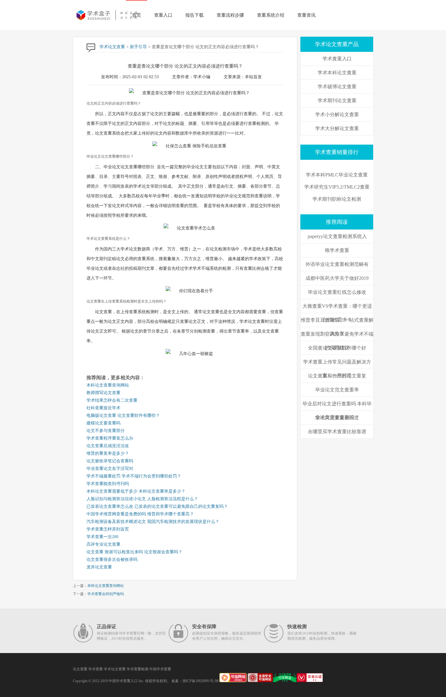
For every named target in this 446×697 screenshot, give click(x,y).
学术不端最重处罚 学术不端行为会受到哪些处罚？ (133, 476)
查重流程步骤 (230, 15)
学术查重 (95, 669)
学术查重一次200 (102, 536)
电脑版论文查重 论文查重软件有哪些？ (123, 415)
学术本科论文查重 (337, 72)
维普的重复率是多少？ (107, 453)
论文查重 (80, 669)
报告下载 (194, 15)
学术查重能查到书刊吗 (107, 483)
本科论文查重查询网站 (107, 385)
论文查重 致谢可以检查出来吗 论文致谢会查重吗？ (134, 552)
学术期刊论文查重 (337, 100)
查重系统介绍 (270, 15)
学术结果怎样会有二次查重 (111, 400)
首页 (136, 15)
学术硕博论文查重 (337, 86)
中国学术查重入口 (123, 681)
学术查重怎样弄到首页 (107, 529)
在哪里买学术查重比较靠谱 (337, 431)
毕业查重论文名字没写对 (109, 468)
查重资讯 (306, 15)
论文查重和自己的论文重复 (337, 375)
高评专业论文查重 (103, 544)
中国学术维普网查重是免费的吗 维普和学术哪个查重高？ (140, 514)
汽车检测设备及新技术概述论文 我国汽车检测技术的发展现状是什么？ (152, 521)
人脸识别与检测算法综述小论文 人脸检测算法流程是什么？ (142, 499)
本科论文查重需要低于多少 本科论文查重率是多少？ (135, 491)
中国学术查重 (160, 669)
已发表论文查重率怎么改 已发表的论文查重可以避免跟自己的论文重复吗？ (157, 506)
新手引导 (138, 47)
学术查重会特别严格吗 (105, 594)
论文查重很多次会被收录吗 (111, 559)
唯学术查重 (337, 250)
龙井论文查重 (99, 567)
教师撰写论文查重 (103, 392)
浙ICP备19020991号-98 (200, 681)
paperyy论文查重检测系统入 (337, 236)
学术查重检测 (137, 669)
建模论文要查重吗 (103, 423)
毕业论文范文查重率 (337, 389)
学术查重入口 (337, 58)
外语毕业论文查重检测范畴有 (337, 264)
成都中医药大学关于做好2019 (337, 278)
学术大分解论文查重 (337, 128)
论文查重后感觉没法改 (107, 446)
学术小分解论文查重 (337, 114)
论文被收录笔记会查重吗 (109, 461)
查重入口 (163, 15)
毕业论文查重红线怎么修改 (337, 292)
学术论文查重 (112, 47)
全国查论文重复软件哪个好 (337, 347)
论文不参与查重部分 (105, 430)
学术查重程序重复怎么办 (109, 438)
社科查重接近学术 (103, 408)
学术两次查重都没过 (337, 417)
